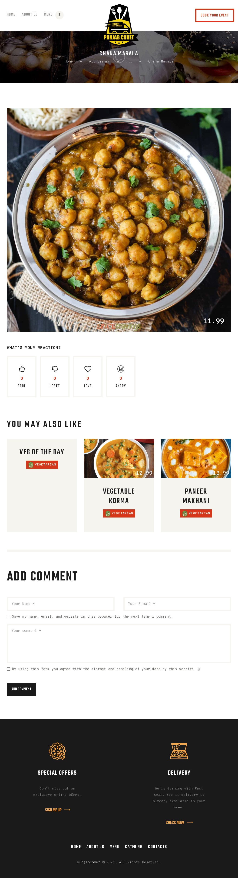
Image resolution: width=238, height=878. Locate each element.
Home (69, 61)
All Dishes (99, 61)
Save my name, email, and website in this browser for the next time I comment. (92, 617)
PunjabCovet (88, 862)
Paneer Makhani (196, 496)
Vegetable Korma (119, 496)
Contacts (157, 847)
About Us (95, 847)
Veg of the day (42, 452)
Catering (133, 847)
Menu (114, 847)
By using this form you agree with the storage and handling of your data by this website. (106, 669)
